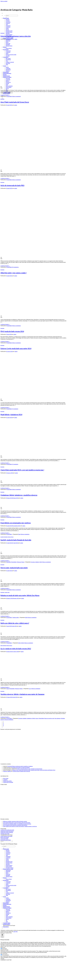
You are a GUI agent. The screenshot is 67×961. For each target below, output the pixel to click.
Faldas (7, 859)
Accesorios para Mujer (6, 840)
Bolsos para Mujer (5, 837)
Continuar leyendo (5, 95)
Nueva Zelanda (9, 916)
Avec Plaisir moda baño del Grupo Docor (15, 102)
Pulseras (8, 901)
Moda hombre (6, 93)
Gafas (7, 884)
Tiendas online (7, 592)
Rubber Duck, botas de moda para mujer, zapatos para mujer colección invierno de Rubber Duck (33, 770)
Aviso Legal (5, 778)
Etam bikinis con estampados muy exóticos (16, 523)
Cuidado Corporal (10, 892)
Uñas (7, 895)
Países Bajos (8, 87)
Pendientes (8, 900)
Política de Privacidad (8, 782)
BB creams (8, 889)
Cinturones (8, 881)
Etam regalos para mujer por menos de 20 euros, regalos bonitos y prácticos (20, 826)
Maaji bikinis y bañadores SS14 (11, 414)
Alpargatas (8, 870)
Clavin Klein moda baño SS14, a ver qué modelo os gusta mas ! (22, 470)
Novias (5, 905)
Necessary (4, 948)
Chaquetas (8, 856)
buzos (37, 718)
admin (15, 39)
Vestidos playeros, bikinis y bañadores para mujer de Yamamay (22, 694)
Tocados (8, 886)
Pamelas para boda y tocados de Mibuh (21, 767)
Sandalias (8, 875)
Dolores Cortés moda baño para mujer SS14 (16, 348)
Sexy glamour (58, 718)
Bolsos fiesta (9, 879)
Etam (19, 534)
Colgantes (8, 882)
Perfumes (8, 894)
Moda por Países (10, 536)
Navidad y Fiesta (9, 867)
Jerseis (7, 860)
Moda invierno (9, 34)
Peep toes (8, 874)
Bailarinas (8, 871)
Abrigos (7, 850)
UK (6, 920)
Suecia (7, 88)
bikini (40, 562)
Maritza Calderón (7, 771)
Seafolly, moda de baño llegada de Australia (16, 540)
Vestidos (8, 33)
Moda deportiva (7, 904)
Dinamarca (8, 913)
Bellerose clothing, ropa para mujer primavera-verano (15, 821)
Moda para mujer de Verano (7, 832)
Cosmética (5, 887)
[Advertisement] (33, 22)
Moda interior (6, 906)
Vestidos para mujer (5, 833)
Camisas (8, 851)
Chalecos (8, 854)
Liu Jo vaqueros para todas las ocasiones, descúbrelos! (15, 825)
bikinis (22, 642)
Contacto (5, 779)
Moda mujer (6, 849)
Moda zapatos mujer (8, 38)
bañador (37, 562)
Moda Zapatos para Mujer (6, 836)
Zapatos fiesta (9, 876)
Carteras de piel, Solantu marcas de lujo (21, 771)
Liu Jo (30, 688)
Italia (1, 645)
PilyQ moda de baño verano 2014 (12, 331)
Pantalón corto (9, 861)
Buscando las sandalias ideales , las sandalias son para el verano (17, 823)
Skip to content (4, 1)
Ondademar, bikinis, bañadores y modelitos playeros (19, 495)
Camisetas (8, 852)
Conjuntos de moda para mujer (7, 829)
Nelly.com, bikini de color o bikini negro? (15, 623)
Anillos (7, 897)
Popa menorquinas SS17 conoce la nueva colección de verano (16, 822)
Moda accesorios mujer (11, 885)
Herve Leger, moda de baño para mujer (14, 568)
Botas (7, 872)
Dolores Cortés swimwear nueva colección (16, 36)
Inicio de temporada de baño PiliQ (12, 185)
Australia (2, 536)
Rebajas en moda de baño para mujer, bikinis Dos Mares (20, 595)
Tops (7, 855)
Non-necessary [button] (4, 953)
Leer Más (15, 931)
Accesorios (6, 880)
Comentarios (15, 267)
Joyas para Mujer (4, 838)
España (7, 914)
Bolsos (4, 877)
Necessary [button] (3, 947)
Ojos (7, 891)
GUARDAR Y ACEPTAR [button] (6, 959)
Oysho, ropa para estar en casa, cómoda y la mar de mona (29, 768)
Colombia (8, 910)
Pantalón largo (9, 32)
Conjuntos (8, 857)
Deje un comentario (16, 96)
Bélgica (7, 911)
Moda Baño (2, 33)
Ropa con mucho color (49, 718)
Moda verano (9, 866)
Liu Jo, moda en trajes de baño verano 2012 (16, 649)
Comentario (15, 408)
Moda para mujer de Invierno (7, 831)
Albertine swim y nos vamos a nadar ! (14, 273)
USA (7, 921)
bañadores (29, 718)
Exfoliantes (8, 890)
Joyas (4, 896)
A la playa (33, 562)
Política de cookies (7, 780)
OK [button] (12, 931)
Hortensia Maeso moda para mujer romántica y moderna (20, 766)
